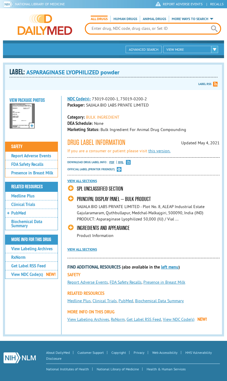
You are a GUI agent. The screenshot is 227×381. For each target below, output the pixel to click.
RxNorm (18, 257)
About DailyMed (58, 352)
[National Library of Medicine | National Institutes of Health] (20, 357)
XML (121, 162)
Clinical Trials (23, 204)
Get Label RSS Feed (28, 266)
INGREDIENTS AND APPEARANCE (103, 228)
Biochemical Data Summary (26, 223)
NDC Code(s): (79, 99)
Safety (16, 147)
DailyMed (45, 24)
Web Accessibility (165, 352)
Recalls (216, 4)
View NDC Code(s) (33, 274)
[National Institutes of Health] (9, 4)
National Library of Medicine (40, 4)
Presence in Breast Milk (32, 173)
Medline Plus (23, 196)
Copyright (118, 352)
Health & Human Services (166, 369)
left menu (170, 267)
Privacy (139, 352)
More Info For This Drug (31, 240)
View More (175, 49)
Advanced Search (143, 49)
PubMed (18, 213)
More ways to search (190, 19)
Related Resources (27, 187)
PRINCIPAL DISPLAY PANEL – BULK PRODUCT (114, 199)
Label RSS (204, 84)
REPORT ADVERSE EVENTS (182, 4)
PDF (111, 162)
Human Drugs (125, 19)
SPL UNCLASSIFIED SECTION (100, 188)
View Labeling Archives (32, 248)
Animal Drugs (154, 19)
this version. (159, 150)
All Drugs (99, 19)
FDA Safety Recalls (27, 164)
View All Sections (82, 181)
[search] (214, 29)
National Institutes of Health (67, 369)
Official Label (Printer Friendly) (91, 169)
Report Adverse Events (31, 155)
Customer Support (90, 352)
